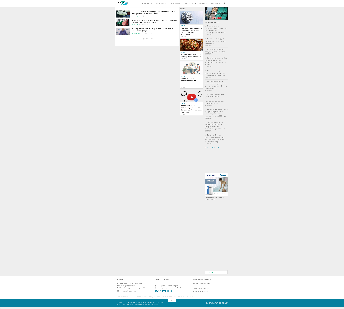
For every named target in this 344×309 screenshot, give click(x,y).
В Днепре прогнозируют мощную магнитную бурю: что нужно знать (215, 41)
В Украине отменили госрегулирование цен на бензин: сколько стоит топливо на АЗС (154, 21)
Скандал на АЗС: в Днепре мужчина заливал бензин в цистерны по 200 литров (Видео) (153, 12)
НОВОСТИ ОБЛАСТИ (160, 3)
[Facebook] (207, 303)
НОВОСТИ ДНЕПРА (145, 3)
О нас (132, 297)
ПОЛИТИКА (135, 24)
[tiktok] (226, 303)
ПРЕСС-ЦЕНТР (214, 3)
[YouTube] (219, 303)
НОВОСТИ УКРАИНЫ (175, 3)
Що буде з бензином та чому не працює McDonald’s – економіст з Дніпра (153, 30)
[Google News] (223, 303)
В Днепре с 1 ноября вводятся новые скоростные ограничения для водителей (215, 73)
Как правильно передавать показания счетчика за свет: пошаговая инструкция (191, 31)
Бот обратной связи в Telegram (167, 286)
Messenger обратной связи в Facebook (170, 288)
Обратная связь (122, 297)
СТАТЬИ (186, 3)
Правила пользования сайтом (174, 297)
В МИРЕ (194, 3)
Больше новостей (212, 147)
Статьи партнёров (163, 291)
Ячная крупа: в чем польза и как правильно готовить (191, 55)
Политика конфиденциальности (148, 297)
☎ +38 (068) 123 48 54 (200, 291)
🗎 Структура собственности (126, 291)
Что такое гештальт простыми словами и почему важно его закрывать (189, 81)
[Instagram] (213, 303)
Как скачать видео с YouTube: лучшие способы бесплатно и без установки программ (191, 109)
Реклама (190, 297)
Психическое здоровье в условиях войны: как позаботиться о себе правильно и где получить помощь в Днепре (214, 98)
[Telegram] (210, 303)
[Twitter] (216, 303)
